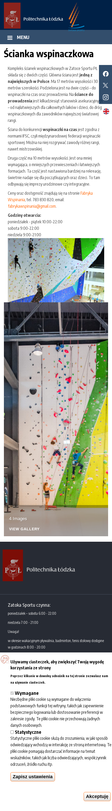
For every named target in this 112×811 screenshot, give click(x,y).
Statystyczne (28, 732)
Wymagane (27, 693)
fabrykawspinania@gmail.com (32, 206)
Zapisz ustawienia (33, 776)
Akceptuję (97, 796)
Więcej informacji (61, 682)
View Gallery (24, 529)
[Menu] (9, 38)
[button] (56, 270)
